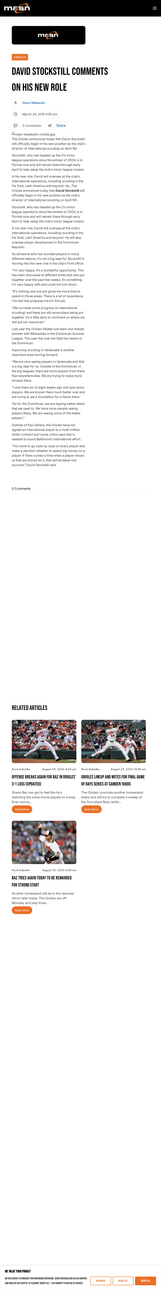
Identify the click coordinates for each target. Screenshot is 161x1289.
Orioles (20, 57)
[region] (80, 1277)
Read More (22, 809)
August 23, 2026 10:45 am (128, 769)
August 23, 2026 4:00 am (59, 870)
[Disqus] (80, 543)
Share (61, 126)
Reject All (123, 1281)
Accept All (145, 1281)
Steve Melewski (33, 103)
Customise (100, 1281)
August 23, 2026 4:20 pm (59, 769)
